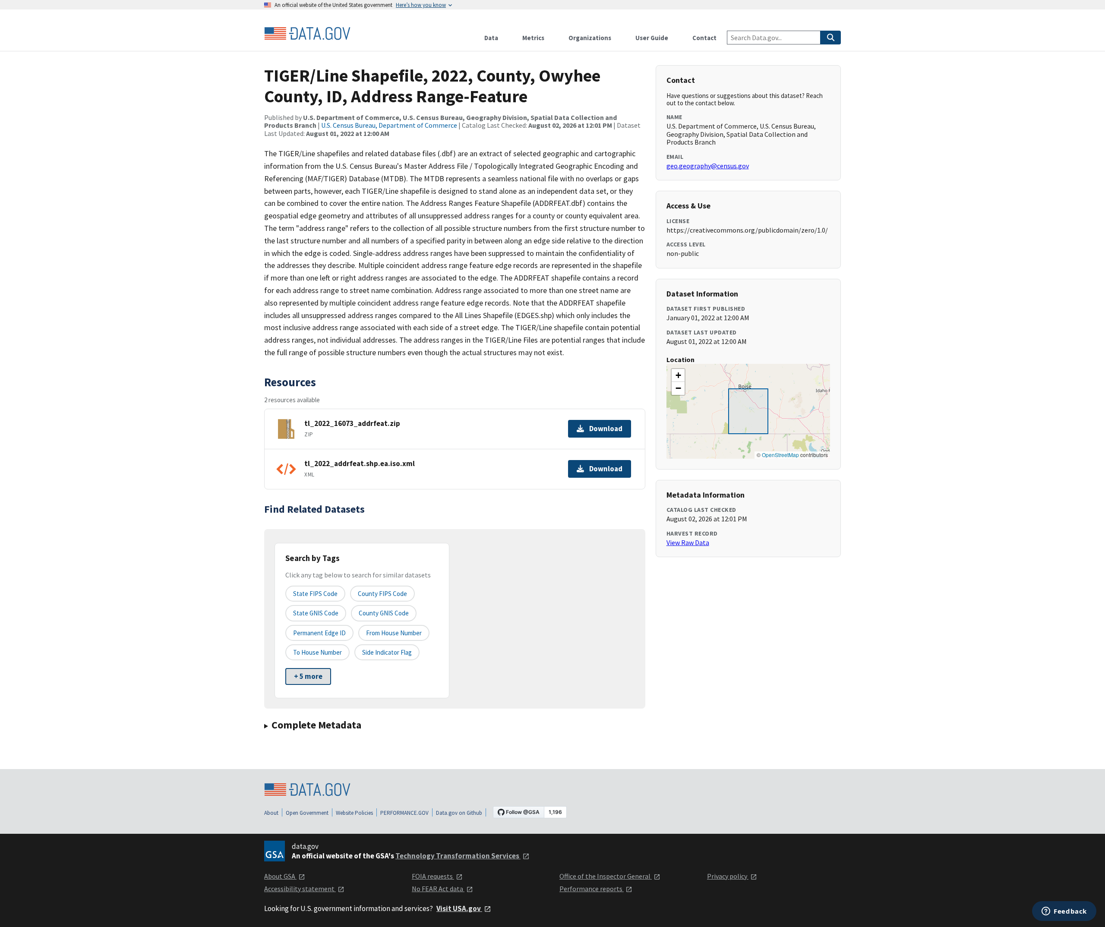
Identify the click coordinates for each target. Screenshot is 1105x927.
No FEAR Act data (438, 888)
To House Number (317, 652)
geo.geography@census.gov (707, 165)
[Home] (307, 33)
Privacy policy (727, 876)
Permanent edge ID (319, 633)
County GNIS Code (384, 613)
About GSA (280, 876)
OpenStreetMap (780, 454)
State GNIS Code (315, 613)
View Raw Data (687, 542)
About (271, 813)
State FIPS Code (315, 594)
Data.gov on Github (459, 813)
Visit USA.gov (459, 908)
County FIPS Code (382, 594)
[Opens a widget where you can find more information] (1064, 912)
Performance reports (591, 888)
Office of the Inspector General (605, 876)
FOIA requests (433, 876)
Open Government (307, 813)
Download (605, 428)
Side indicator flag (387, 652)
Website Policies (354, 813)
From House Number (394, 633)
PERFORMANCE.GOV (404, 813)
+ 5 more (308, 676)
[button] (678, 375)
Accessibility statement (300, 888)
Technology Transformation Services (458, 856)
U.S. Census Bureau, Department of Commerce (389, 125)
